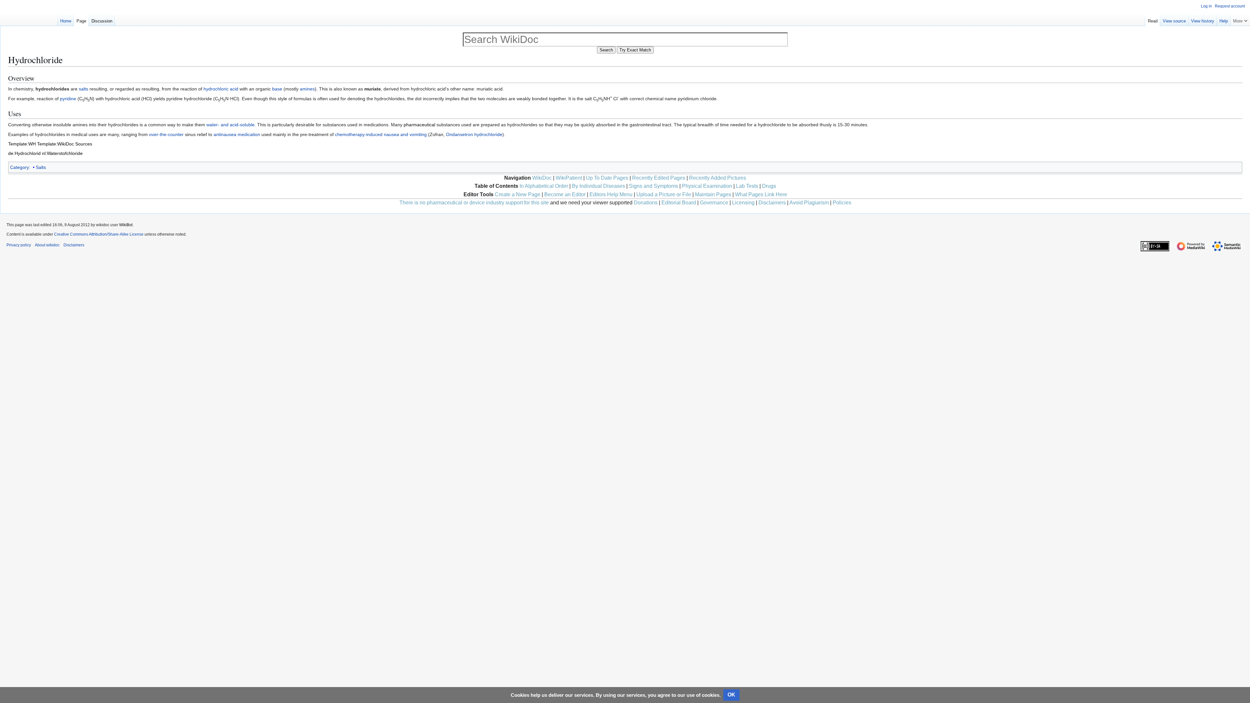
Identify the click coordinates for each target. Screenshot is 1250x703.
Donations (646, 202)
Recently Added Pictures (717, 178)
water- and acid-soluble (230, 124)
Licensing (743, 202)
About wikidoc (47, 245)
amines (307, 88)
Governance (714, 202)
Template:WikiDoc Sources (64, 143)
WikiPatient (569, 178)
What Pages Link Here (761, 194)
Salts (41, 167)
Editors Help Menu (611, 194)
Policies (842, 202)
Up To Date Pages (607, 178)
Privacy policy (19, 245)
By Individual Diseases (598, 186)
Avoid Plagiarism (809, 202)
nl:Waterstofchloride (62, 153)
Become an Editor (565, 194)
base (277, 88)
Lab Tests (747, 186)
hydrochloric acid (220, 88)
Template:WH (22, 143)
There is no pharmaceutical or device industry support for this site (474, 202)
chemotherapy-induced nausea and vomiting (381, 134)
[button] (1240, 19)
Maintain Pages (713, 194)
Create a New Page (517, 194)
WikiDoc (542, 178)
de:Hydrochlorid (24, 153)
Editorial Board (678, 202)
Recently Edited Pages (658, 178)
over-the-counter (166, 134)
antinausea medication (237, 134)
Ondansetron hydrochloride (474, 134)
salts (83, 88)
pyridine (68, 98)
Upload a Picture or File (663, 194)
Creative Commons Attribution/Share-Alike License (99, 234)
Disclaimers (772, 202)
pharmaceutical (419, 124)
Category (19, 167)
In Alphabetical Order (544, 186)
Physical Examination (707, 186)
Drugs (769, 186)
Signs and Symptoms (653, 186)
